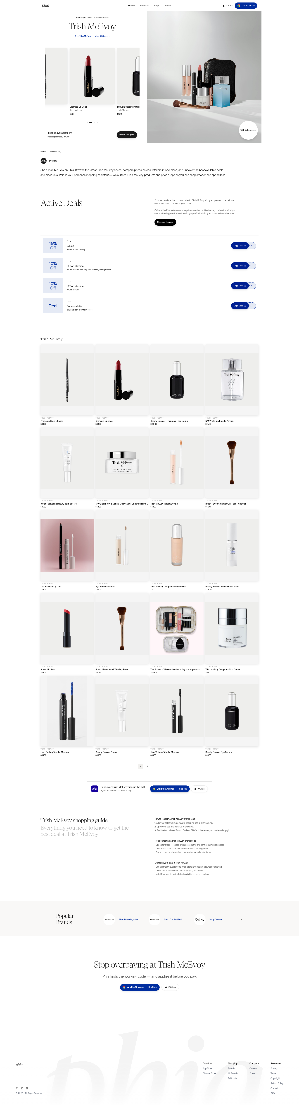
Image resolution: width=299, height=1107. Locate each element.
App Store (207, 1068)
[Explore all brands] (241, 919)
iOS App (229, 6)
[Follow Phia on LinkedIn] (27, 1088)
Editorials (232, 1078)
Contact (274, 1088)
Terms (273, 1073)
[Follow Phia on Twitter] (17, 1088)
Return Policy (277, 1083)
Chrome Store (209, 1073)
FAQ (273, 1093)
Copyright (275, 1078)
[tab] (87, 122)
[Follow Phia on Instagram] (22, 1088)
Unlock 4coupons (126, 135)
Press (252, 1073)
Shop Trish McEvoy (83, 36)
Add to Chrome (248, 6)
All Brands (233, 1073)
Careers (253, 1068)
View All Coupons (102, 36)
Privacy (274, 1068)
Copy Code (238, 246)
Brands (43, 152)
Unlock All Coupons (165, 222)
